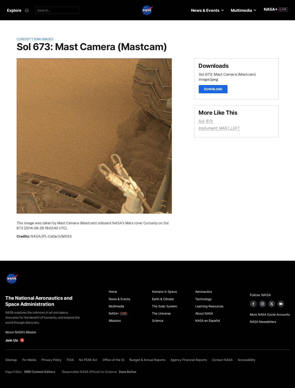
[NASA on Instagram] (262, 303)
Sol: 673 (206, 121)
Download (213, 89)
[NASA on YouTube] (280, 303)
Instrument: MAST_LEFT (219, 128)
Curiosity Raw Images (35, 39)
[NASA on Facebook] (253, 303)
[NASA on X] (271, 303)
